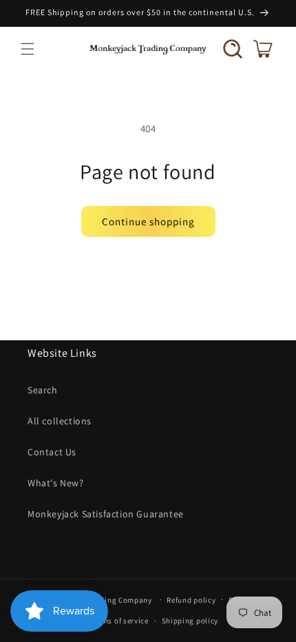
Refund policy (191, 600)
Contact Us (52, 452)
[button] (27, 49)
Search (43, 390)
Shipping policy (190, 620)
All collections (60, 421)
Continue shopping (148, 221)
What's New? (56, 483)
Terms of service (120, 620)
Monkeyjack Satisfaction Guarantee (106, 514)
